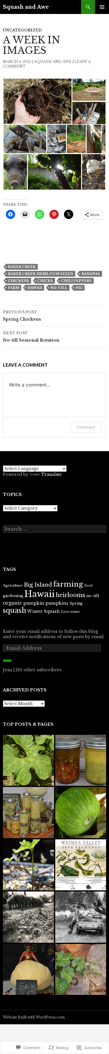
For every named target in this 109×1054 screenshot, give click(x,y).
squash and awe (53, 61)
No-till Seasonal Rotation (31, 337)
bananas (90, 274)
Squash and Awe (26, 7)
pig (79, 288)
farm (13, 288)
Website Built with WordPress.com (34, 1017)
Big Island (38, 584)
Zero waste (70, 612)
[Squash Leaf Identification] (28, 760)
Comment (86, 427)
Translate (51, 474)
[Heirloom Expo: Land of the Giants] (28, 969)
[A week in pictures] (80, 969)
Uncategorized (22, 30)
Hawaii (34, 288)
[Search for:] (54, 529)
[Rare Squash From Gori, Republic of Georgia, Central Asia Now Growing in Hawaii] (80, 812)
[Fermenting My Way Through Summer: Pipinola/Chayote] (28, 812)
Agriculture (13, 585)
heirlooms (70, 595)
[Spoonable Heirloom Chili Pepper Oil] (80, 760)
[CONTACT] (28, 917)
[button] (37, 101)
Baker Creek (22, 267)
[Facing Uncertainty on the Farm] (80, 917)
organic (12, 603)
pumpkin (33, 603)
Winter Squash (43, 611)
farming (68, 584)
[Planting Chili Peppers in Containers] (28, 865)
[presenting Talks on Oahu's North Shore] (80, 865)
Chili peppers (76, 281)
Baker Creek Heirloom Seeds (40, 274)
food (88, 585)
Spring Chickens (22, 316)
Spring (76, 603)
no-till (58, 288)
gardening (13, 596)
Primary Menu (102, 7)
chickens (18, 281)
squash (14, 610)
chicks (45, 281)
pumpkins (56, 603)
